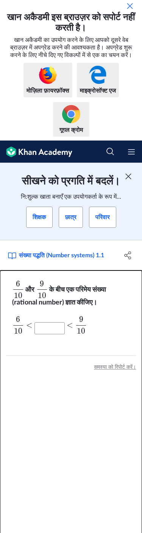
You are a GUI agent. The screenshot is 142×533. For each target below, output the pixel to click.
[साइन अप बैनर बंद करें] (128, 176)
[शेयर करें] (128, 255)
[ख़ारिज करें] (130, 6)
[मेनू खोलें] (131, 151)
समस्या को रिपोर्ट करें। (115, 367)
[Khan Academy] (36, 151)
